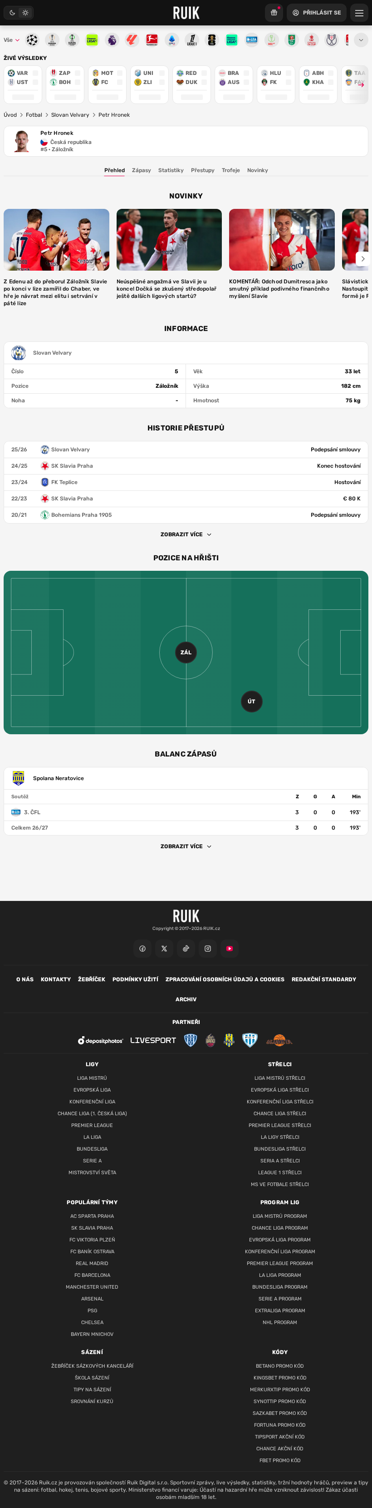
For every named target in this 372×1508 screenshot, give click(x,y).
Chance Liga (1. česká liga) (92, 1114)
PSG (92, 1311)
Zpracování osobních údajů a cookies (225, 979)
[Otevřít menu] (361, 40)
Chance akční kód (279, 1449)
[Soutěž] (274, 13)
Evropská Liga (92, 1090)
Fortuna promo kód (280, 1425)
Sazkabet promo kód (280, 1413)
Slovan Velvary (70, 115)
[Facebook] (142, 948)
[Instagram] (208, 948)
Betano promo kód (280, 1366)
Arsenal (92, 1299)
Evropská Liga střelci (280, 1090)
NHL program (280, 1322)
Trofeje (231, 170)
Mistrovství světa (92, 1173)
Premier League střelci (280, 1125)
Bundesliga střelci (280, 1149)
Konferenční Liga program (280, 1252)
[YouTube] (229, 948)
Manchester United (92, 1287)
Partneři (186, 1022)
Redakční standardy (324, 979)
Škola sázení (92, 1378)
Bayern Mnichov (92, 1334)
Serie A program (280, 1299)
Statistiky (171, 170)
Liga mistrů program (280, 1216)
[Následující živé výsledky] (357, 84)
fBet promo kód (280, 1461)
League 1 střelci (280, 1173)
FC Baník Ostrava (92, 1252)
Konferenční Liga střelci (280, 1102)
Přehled (114, 170)
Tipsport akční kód (280, 1437)
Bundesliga (92, 1149)
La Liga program (280, 1275)
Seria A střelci (280, 1161)
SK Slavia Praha (92, 1228)
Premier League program (280, 1263)
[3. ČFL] (186, 812)
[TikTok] (186, 948)
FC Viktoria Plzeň (92, 1240)
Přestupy (203, 170)
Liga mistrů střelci (280, 1078)
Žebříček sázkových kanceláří (92, 1366)
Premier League (92, 1125)
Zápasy (141, 170)
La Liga (92, 1137)
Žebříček (91, 979)
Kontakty (56, 979)
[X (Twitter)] (164, 948)
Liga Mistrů (92, 1078)
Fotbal (34, 115)
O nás (25, 979)
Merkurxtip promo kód (280, 1390)
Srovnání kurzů (92, 1401)
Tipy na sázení (92, 1390)
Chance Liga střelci (280, 1114)
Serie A (92, 1161)
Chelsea (92, 1322)
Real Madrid (92, 1263)
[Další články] (363, 259)
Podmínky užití (135, 979)
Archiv (186, 999)
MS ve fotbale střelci (280, 1184)
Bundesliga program (280, 1287)
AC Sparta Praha (92, 1216)
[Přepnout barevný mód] (19, 13)
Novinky (257, 170)
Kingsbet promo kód (280, 1378)
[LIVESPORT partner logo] (153, 1040)
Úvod (10, 115)
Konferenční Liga (92, 1102)
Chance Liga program (280, 1228)
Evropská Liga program (280, 1240)
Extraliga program (280, 1311)
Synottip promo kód (280, 1401)
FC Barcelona (92, 1275)
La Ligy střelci (280, 1137)
